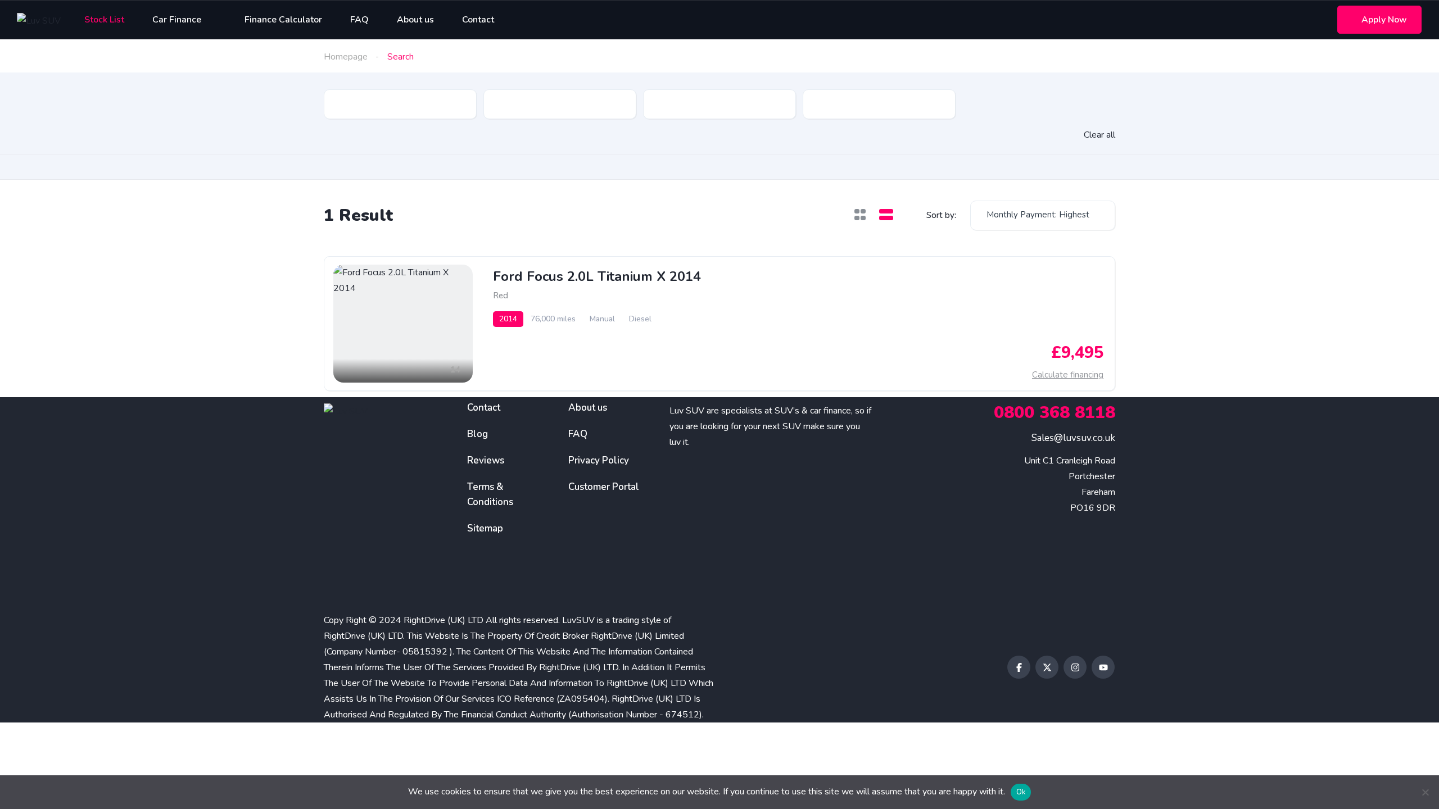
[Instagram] (1075, 667)
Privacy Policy (598, 460)
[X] (1046, 667)
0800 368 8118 (1054, 412)
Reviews (485, 460)
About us (587, 407)
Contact (483, 407)
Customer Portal (603, 486)
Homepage (346, 57)
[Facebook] (1018, 667)
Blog (477, 434)
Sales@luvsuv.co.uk (1073, 437)
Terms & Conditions (490, 494)
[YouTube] (1103, 667)
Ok (1021, 792)
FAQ (577, 434)
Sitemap (485, 528)
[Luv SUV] (39, 20)
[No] (1425, 792)
